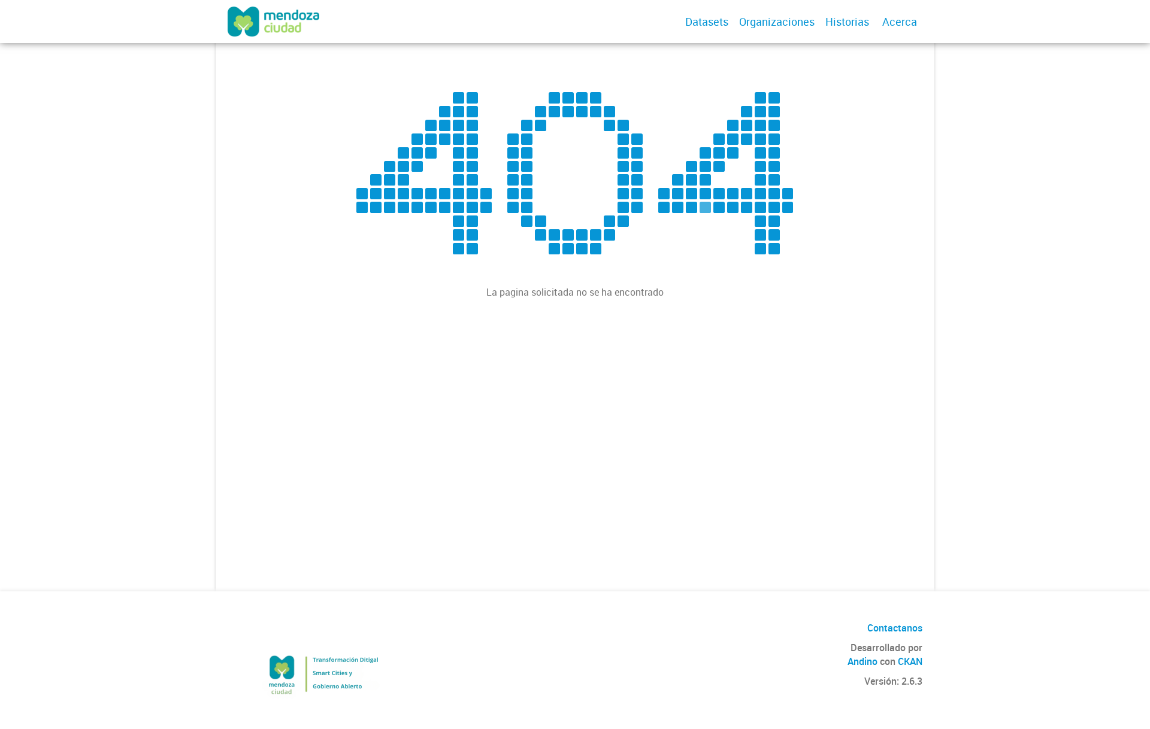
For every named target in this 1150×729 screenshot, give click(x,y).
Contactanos (894, 627)
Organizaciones (777, 21)
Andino (862, 661)
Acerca (899, 21)
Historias (847, 21)
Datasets (706, 21)
